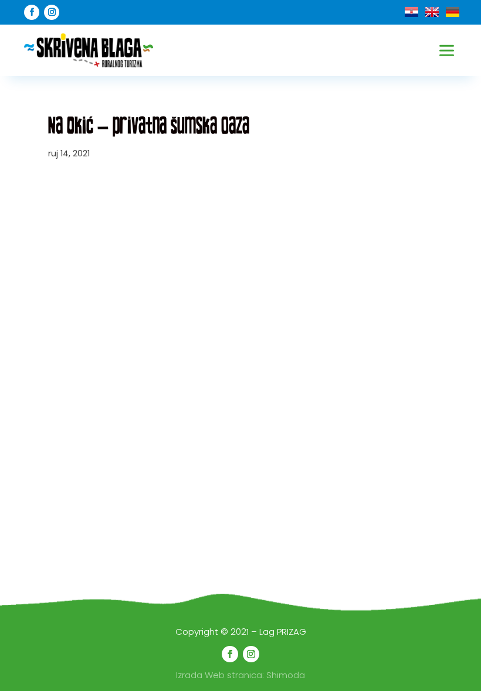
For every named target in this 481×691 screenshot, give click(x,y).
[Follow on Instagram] (51, 12)
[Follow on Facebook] (31, 12)
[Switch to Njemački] (452, 12)
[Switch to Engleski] (432, 12)
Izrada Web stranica (219, 675)
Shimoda (285, 675)
